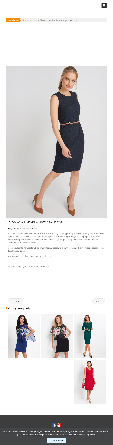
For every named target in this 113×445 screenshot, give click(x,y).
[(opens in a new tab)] (90, 336)
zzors (28, 70)
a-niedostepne (18, 70)
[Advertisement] (56, 44)
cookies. (83, 431)
